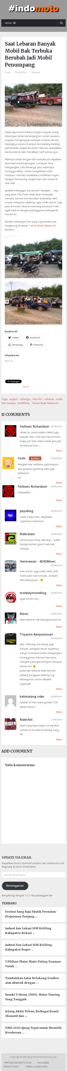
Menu (8, 23)
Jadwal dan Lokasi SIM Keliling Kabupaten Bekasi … (28, 931)
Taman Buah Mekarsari (42, 225)
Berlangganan (15, 885)
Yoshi (7, 72)
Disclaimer (43, 1062)
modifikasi (23, 403)
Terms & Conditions (37, 1066)
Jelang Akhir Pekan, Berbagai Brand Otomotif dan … (31, 1014)
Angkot (13, 399)
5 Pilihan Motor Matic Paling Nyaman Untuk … (33, 964)
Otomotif (35, 72)
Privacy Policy (11, 1066)
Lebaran (49, 399)
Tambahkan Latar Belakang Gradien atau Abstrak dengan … (32, 980)
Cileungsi (25, 399)
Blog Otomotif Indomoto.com (42, 1057)
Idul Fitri (37, 399)
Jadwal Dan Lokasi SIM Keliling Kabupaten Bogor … (28, 947)
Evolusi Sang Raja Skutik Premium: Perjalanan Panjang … (30, 914)
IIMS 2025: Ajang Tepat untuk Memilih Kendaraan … (33, 1030)
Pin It (26, 386)
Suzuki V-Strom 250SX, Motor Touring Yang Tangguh (32, 997)
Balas (59, 450)
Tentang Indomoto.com (17, 1062)
